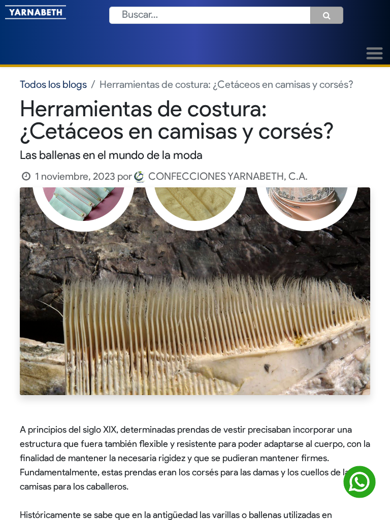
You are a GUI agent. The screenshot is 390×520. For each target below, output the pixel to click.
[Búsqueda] (326, 15)
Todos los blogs (53, 85)
